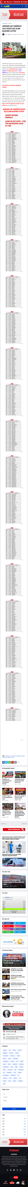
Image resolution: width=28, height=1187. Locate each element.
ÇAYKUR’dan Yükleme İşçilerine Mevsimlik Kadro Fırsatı (19, 781)
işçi (6, 757)
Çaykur (14, 755)
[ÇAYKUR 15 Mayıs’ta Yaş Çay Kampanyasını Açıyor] (7, 791)
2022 (14, 1129)
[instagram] (17, 1170)
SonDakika (13, 1075)
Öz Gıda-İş (10, 1069)
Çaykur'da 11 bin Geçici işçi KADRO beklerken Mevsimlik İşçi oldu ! (13, 882)
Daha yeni (3, 823)
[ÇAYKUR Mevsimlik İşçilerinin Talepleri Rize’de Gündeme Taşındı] (6, 984)
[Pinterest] (12, 762)
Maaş (16, 1067)
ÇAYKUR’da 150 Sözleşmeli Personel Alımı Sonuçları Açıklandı (6, 781)
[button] (1, 6)
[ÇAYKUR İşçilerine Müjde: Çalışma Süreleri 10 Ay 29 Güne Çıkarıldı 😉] (6, 977)
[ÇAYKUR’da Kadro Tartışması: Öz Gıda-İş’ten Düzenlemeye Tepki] (7, 806)
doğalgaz (5, 1053)
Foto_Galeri (5, 1055)
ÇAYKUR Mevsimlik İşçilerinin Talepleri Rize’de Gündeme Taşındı (18, 983)
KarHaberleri (5, 1067)
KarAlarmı (21, 1064)
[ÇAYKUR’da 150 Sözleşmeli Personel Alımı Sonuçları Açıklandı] (7, 774)
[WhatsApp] (9, 762)
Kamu (12, 757)
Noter (4, 1069)
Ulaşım (4, 1080)
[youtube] (14, 1170)
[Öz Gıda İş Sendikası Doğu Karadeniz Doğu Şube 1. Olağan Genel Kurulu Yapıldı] (6, 997)
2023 (14, 1126)
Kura (12, 1067)
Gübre (18, 1055)
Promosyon (21, 1069)
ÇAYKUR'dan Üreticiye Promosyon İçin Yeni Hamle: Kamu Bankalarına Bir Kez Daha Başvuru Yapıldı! (13, 960)
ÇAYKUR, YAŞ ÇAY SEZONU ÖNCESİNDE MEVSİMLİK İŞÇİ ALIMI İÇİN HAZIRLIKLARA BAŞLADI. (20, 814)
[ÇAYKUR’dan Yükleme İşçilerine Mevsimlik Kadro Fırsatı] (20, 774)
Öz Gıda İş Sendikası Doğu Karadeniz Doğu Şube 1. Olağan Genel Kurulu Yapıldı (17, 997)
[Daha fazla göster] (18, 762)
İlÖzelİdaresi (6, 1061)
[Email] (15, 762)
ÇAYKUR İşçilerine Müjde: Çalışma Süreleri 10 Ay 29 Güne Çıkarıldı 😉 (18, 977)
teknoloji (5, 1078)
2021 (14, 1132)
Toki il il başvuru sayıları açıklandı (18, 989)
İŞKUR (21, 1061)
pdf (15, 1069)
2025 (14, 1121)
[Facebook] (3, 762)
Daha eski (24, 823)
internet (12, 1061)
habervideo (15, 1058)
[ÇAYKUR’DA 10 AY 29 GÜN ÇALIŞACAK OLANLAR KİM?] (6, 970)
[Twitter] (6, 762)
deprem (19, 1050)
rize (4, 1072)
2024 (14, 1123)
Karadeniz (15, 1064)
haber (3, 757)
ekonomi (11, 1053)
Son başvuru (5, 1075)
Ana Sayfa (4, 23)
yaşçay (14, 1080)
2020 (14, 1134)
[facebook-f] (7, 1170)
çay (11, 755)
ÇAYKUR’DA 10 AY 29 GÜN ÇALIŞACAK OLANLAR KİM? (17, 969)
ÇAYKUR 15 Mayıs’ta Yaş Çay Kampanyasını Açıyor (7, 797)
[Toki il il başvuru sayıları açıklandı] (6, 991)
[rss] (20, 1170)
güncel (22, 755)
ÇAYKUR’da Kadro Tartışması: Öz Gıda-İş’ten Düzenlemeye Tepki (6, 813)
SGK (15, 1072)
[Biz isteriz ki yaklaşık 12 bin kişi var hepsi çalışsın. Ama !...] (20, 791)
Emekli (16, 1053)
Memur (21, 1067)
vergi (10, 1080)
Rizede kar (9, 1072)
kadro (9, 757)
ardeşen (10, 23)
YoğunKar (20, 1080)
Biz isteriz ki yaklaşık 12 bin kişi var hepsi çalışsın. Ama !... (20, 797)
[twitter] (10, 1170)
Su (18, 1075)
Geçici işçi (18, 755)
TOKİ (10, 1078)
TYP (20, 1078)
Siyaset (19, 1072)
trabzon (15, 1078)
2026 (14, 1118)
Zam (4, 1083)
